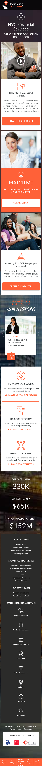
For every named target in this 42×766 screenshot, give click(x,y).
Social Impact (21, 572)
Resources (28, 729)
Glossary (21, 575)
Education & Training (21, 547)
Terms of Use (15, 729)
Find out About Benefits (21, 464)
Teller (15, 336)
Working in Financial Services (21, 566)
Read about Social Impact (21, 430)
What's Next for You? (21, 596)
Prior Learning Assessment (21, 551)
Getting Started (21, 581)
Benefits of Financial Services (21, 569)
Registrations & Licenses (21, 578)
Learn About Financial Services (21, 395)
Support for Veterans (21, 593)
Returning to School (21, 554)
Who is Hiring (21, 544)
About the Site (28, 726)
